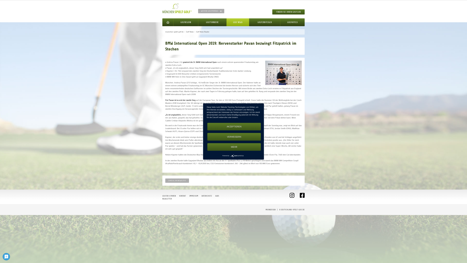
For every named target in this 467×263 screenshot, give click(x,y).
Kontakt (182, 196)
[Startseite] (167, 22)
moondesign (271, 210)
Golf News (237, 22)
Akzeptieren (234, 126)
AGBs (217, 196)
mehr (234, 147)
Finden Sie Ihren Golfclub (288, 12)
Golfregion (185, 22)
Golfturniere (212, 22)
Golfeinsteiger (265, 22)
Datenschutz (207, 196)
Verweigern (234, 137)
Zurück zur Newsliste (177, 181)
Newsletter (167, 199)
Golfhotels (292, 22)
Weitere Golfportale (209, 11)
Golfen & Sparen (169, 196)
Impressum (193, 196)
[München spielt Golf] (177, 8)
